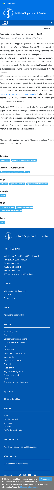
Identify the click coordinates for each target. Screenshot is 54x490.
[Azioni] (4, 3)
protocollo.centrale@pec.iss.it (20, 274)
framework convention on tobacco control (19, 94)
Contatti (7, 294)
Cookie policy (9, 298)
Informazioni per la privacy (15, 290)
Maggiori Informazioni (29, 487)
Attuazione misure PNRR (14, 314)
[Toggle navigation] (5, 23)
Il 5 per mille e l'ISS (12, 398)
